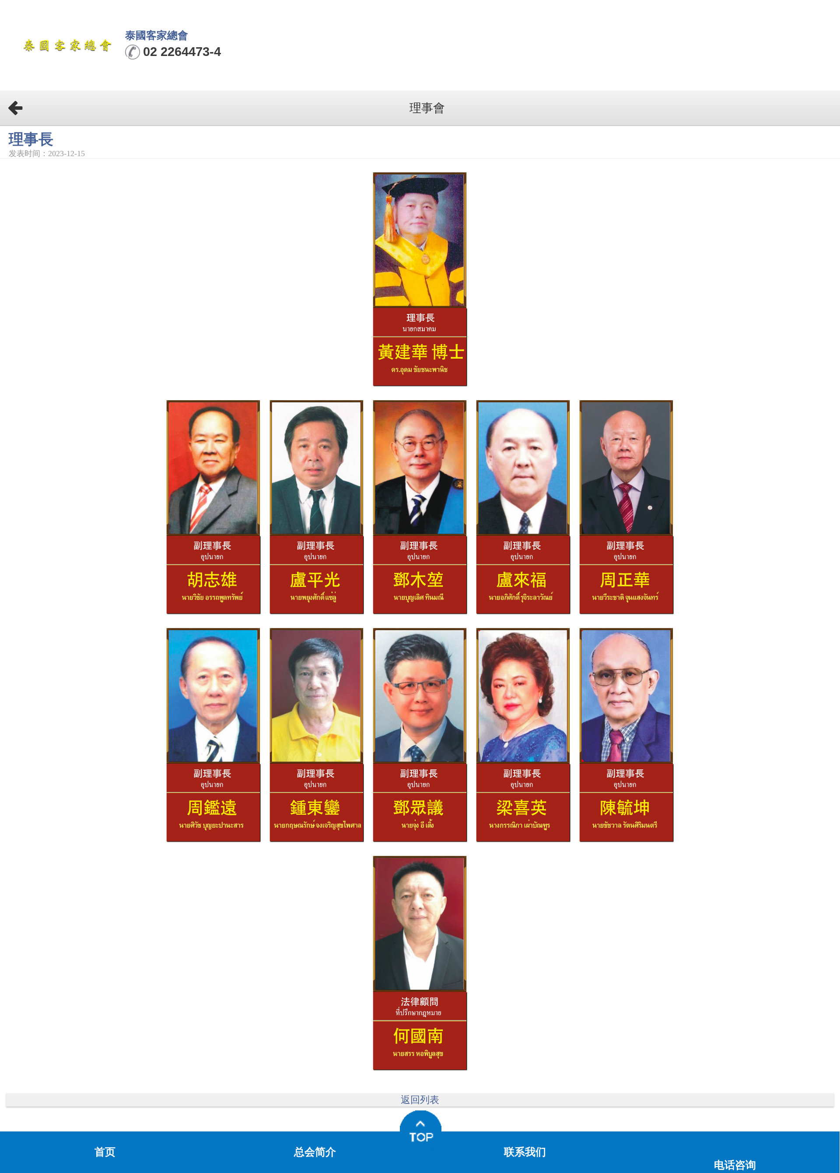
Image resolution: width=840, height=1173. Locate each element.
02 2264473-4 (182, 52)
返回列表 (420, 1100)
